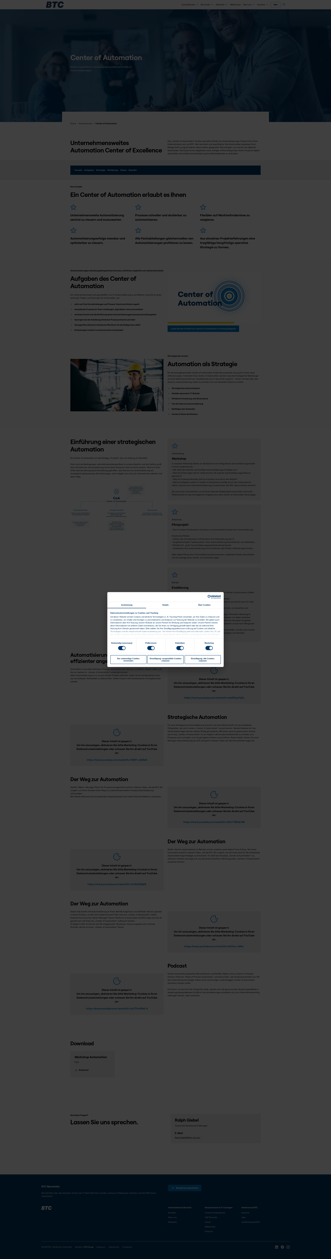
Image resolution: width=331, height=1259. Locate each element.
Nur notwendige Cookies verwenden (128, 659)
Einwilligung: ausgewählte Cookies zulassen (165, 659)
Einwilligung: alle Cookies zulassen (202, 659)
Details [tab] (165, 605)
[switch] (151, 648)
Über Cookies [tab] (204, 605)
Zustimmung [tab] (127, 605)
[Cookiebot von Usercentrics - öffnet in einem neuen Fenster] (209, 597)
